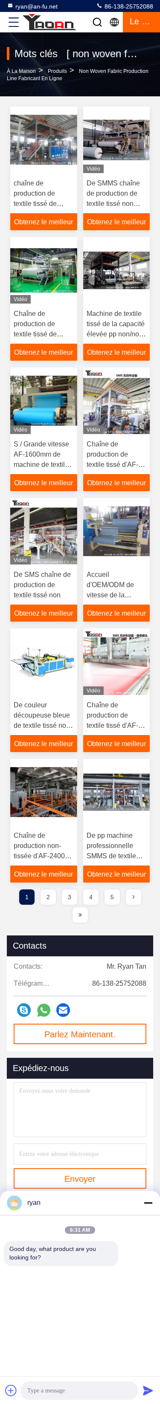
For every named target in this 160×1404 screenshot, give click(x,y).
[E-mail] (63, 1010)
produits (57, 71)
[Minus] (148, 1203)
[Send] (148, 1390)
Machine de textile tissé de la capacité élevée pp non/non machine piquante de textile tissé (116, 334)
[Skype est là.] (23, 1010)
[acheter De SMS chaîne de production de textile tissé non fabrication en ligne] (43, 531)
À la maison (21, 71)
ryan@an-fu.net (36, 6)
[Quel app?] (43, 1010)
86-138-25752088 (128, 6)
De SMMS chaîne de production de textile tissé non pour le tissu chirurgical (113, 203)
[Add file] (11, 1390)
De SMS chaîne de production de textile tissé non (42, 585)
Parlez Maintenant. (80, 1034)
